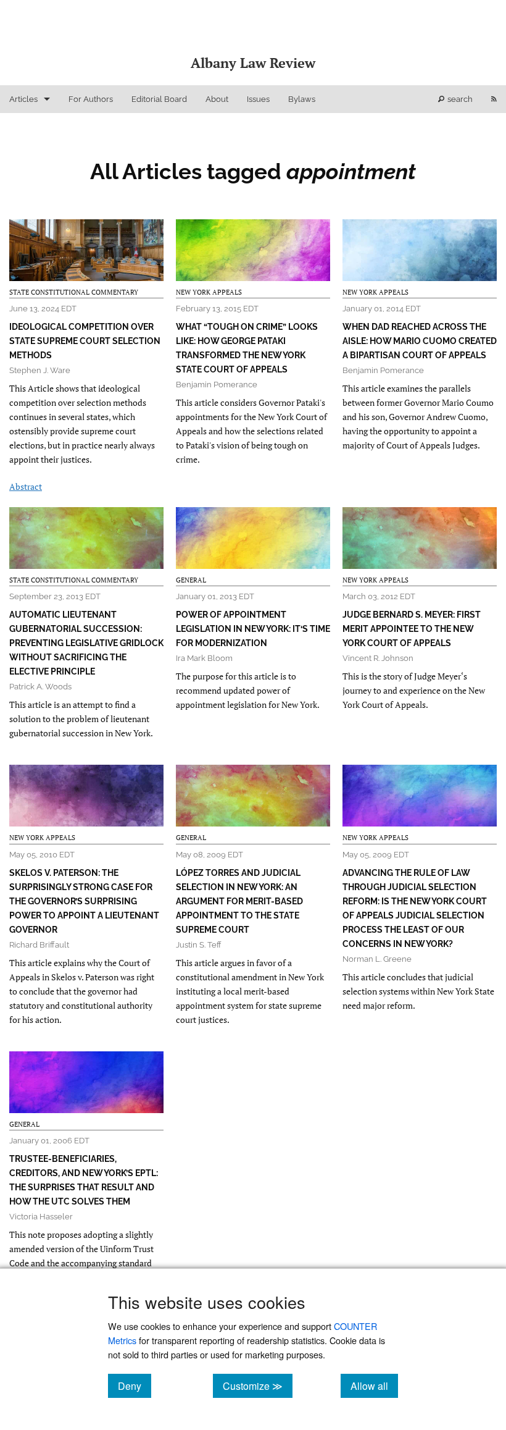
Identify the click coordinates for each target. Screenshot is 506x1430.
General (191, 580)
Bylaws (301, 99)
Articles (23, 99)
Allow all (374, 1385)
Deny (134, 1385)
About (216, 99)
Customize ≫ (257, 1385)
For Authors (90, 99)
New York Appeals (209, 292)
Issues (258, 99)
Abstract (25, 486)
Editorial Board (159, 99)
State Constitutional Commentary (73, 292)
